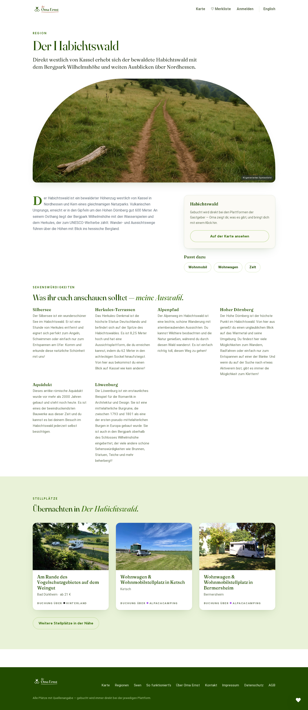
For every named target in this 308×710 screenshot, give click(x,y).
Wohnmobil (197, 267)
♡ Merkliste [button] (221, 9)
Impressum (230, 685)
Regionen (122, 685)
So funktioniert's (158, 685)
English (269, 9)
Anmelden (245, 9)
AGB (272, 685)
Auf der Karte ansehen (229, 236)
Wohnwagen (228, 267)
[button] (298, 700)
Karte (200, 9)
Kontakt (211, 685)
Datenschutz (254, 685)
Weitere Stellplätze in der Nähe (66, 623)
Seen (137, 685)
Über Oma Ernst (188, 685)
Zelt (252, 267)
